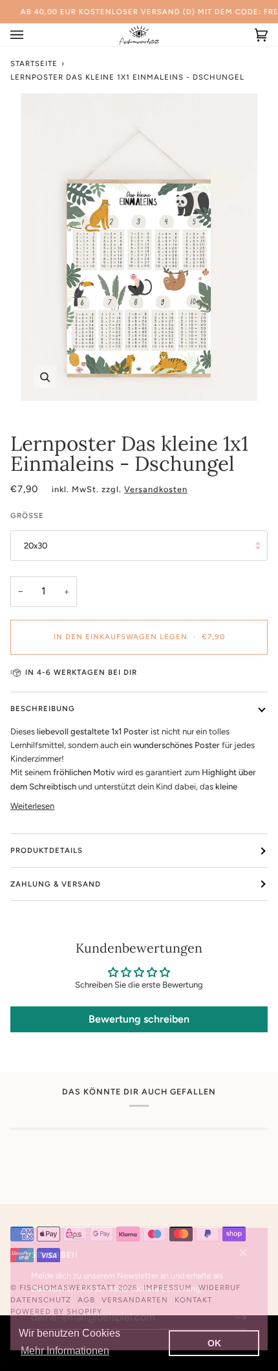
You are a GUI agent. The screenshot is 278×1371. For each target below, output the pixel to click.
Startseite (34, 63)
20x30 (35, 545)
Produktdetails (46, 850)
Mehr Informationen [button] (65, 1350)
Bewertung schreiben (139, 1019)
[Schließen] (249, 1247)
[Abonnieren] (230, 1317)
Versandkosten (155, 489)
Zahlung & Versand (55, 884)
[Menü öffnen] (29, 34)
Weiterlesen (32, 806)
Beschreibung (42, 708)
